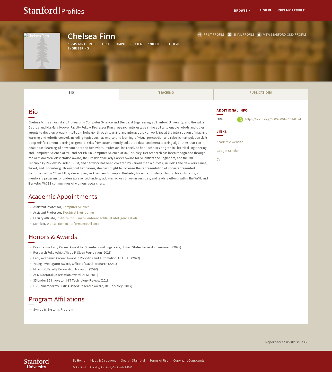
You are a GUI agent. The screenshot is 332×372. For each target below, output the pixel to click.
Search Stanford (133, 360)
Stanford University (44, 364)
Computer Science (76, 207)
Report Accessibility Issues (285, 342)
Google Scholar (228, 150)
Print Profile (213, 34)
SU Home (79, 360)
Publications (260, 92)
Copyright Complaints (188, 360)
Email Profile (243, 34)
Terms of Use (159, 360)
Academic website (230, 142)
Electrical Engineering (78, 212)
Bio (71, 92)
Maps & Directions (103, 360)
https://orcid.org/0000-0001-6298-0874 (272, 119)
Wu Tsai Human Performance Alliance (73, 223)
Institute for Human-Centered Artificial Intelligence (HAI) (97, 218)
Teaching (166, 92)
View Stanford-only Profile (284, 34)
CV (218, 159)
